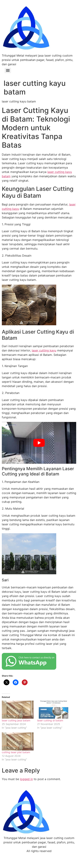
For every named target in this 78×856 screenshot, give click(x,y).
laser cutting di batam (50, 720)
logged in (26, 779)
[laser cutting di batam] (53, 710)
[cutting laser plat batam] (18, 741)
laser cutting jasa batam (16, 720)
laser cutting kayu (44, 350)
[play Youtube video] (39, 443)
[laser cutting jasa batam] (18, 710)
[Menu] (8, 70)
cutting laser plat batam (16, 752)
